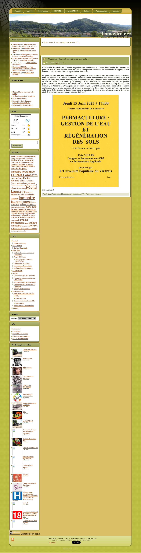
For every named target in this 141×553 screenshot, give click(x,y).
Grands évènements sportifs (24, 301)
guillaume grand (31, 185)
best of (15, 241)
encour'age (17, 178)
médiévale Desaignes (24, 211)
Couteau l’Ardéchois (30, 448)
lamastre (27, 197)
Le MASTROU (17, 271)
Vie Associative (18, 291)
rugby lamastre (19, 217)
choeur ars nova (17, 166)
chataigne (29, 164)
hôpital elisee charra (18, 188)
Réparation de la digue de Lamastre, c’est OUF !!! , (25, 45)
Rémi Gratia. (27, 367)
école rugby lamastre (18, 231)
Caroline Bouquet (18, 162)
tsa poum (25, 226)
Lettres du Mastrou (30, 349)
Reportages (56, 194)
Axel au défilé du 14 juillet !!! (23, 105)
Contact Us (52, 538)
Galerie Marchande (20, 248)
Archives (14, 318)
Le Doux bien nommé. (26, 60)
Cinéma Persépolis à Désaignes (24, 96)
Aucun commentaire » (94, 194)
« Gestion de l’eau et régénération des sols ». (68, 59)
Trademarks (75, 538)
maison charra (26, 205)
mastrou (22, 209)
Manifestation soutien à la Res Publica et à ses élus (24, 50)
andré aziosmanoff (18, 156)
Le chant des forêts (20, 98)
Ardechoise (20, 303)
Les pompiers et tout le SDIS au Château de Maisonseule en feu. (30, 514)
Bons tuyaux (17, 246)
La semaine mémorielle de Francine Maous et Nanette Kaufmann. (24, 68)
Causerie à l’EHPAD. (20, 67)
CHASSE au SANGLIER (27, 386)
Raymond (66, 62)
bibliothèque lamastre (22, 160)
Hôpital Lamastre (24, 189)
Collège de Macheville (22, 289)
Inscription (16, 329)
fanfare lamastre (26, 181)
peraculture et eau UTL (76, 194)
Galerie (15, 273)
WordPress (74, 548)
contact (15, 308)
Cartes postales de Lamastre (24, 275)
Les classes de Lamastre (23, 266)
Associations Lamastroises (24, 305)
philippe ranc (15, 215)
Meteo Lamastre (21, 116)
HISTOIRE (16, 250)
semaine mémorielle (19, 221)
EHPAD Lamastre (24, 175)
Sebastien (16, 44)
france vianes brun (17, 185)
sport (26, 223)
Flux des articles (20, 334)
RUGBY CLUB (21, 298)
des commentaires (21, 336)
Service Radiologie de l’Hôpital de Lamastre (29, 431)
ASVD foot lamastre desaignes (22, 158)
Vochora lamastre (29, 229)
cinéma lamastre (29, 166)
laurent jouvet (21, 202)
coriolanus (16, 48)
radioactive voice (28, 215)
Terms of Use (63, 538)
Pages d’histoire (20, 257)
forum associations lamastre (23, 183)
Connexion (16, 331)
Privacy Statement (88, 538)
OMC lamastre (29, 213)
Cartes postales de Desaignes (24, 282)
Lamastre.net (116, 33)
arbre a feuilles (30, 156)
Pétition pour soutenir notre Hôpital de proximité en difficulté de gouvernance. (30, 496)
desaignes (28, 171)
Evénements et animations (28, 457)
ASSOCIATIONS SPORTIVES (24, 293)
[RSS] (12, 540)
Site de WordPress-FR (20, 339)
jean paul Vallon (23, 194)
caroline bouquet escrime (22, 163)
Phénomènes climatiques (23, 268)
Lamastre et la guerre (21, 263)
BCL (17, 296)
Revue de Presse (20, 243)
